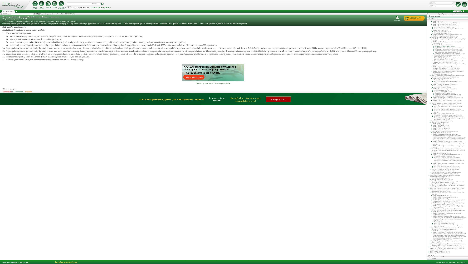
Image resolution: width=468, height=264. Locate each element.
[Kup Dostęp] (55, 3)
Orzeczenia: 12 (6, 91)
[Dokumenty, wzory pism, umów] (48, 3)
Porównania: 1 (19, 91)
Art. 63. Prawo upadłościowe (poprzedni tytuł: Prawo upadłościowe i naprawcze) (223, 24)
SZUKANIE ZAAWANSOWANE (61, 8)
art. (113, 45)
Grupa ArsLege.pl (23, 262)
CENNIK (55, 7)
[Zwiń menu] (463, 11)
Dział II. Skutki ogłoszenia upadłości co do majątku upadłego (141, 24)
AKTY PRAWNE (42, 8)
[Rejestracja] (464, 4)
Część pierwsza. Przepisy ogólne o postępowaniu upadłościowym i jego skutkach (72, 24)
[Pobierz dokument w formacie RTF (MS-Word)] (34, 14)
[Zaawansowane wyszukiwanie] (61, 3)
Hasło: (431, 6)
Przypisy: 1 (28, 91)
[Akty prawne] (41, 3)
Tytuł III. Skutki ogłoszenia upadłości (110, 24)
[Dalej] (5, 14)
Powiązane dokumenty (437, 256)
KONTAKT (452, 262)
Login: (431, 3)
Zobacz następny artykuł (221, 83)
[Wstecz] (3, 14)
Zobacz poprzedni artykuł (205, 83)
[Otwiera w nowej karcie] (11, 92)
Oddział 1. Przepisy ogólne (189, 24)
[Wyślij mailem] (37, 14)
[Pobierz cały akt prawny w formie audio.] (39, 14)
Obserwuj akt (397, 20)
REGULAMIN (461, 262)
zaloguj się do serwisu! (100, 8)
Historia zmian (435, 16)
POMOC (445, 262)
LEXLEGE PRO (71, 14)
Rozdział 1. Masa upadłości (170, 24)
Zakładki (433, 258)
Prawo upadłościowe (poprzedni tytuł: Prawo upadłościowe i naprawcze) (31, 17)
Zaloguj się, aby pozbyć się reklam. (447, 14)
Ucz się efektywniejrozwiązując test (415, 17)
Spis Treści (434, 19)
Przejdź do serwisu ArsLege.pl (66, 262)
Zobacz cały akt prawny (11, 89)
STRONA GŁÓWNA (35, 8)
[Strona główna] (15, 9)
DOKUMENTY (48, 7)
